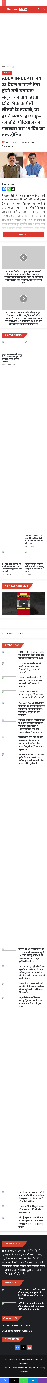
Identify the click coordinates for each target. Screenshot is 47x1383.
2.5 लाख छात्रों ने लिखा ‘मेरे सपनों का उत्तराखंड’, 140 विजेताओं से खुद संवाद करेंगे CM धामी (12, 568)
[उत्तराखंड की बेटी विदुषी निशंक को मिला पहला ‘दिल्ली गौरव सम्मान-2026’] (9, 1210)
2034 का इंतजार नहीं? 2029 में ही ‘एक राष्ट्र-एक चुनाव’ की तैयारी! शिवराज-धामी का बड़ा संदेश (12, 358)
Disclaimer (23, 1372)
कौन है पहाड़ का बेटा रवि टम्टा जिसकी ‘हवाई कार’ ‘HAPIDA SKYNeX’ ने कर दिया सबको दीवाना (30, 1222)
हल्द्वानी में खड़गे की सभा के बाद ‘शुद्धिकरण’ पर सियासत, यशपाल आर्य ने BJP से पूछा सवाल (30, 1002)
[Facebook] (4, 189)
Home (6, 67)
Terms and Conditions (21, 1368)
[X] (13, 189)
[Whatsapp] (9, 189)
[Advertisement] (23, 40)
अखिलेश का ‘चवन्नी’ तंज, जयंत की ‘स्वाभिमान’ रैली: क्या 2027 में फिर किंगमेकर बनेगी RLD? (34, 540)
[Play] (23, 603)
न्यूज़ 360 (14, 67)
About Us (6, 1368)
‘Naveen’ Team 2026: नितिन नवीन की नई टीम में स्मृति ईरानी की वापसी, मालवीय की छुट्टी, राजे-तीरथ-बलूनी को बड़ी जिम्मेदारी (31, 709)
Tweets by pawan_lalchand (13, 634)
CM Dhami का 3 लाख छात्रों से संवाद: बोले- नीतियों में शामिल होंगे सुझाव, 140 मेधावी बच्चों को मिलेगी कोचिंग (31, 1197)
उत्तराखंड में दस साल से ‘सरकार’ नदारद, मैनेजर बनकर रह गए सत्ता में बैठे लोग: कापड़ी (31, 695)
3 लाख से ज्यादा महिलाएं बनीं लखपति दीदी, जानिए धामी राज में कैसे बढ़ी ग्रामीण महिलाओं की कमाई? (31, 988)
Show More (23, 234)
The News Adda (10, 142)
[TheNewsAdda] (17, 9)
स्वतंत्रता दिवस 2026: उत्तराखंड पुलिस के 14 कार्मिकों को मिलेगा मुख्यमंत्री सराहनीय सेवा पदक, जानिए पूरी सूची (31, 759)
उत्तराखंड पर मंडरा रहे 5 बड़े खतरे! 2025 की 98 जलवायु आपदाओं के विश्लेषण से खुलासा (34, 568)
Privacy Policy (38, 1368)
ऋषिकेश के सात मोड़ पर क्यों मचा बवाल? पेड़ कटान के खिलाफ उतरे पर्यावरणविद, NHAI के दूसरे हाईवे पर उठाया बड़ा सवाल (31, 744)
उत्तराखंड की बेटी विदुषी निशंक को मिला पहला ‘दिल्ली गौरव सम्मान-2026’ (31, 1210)
